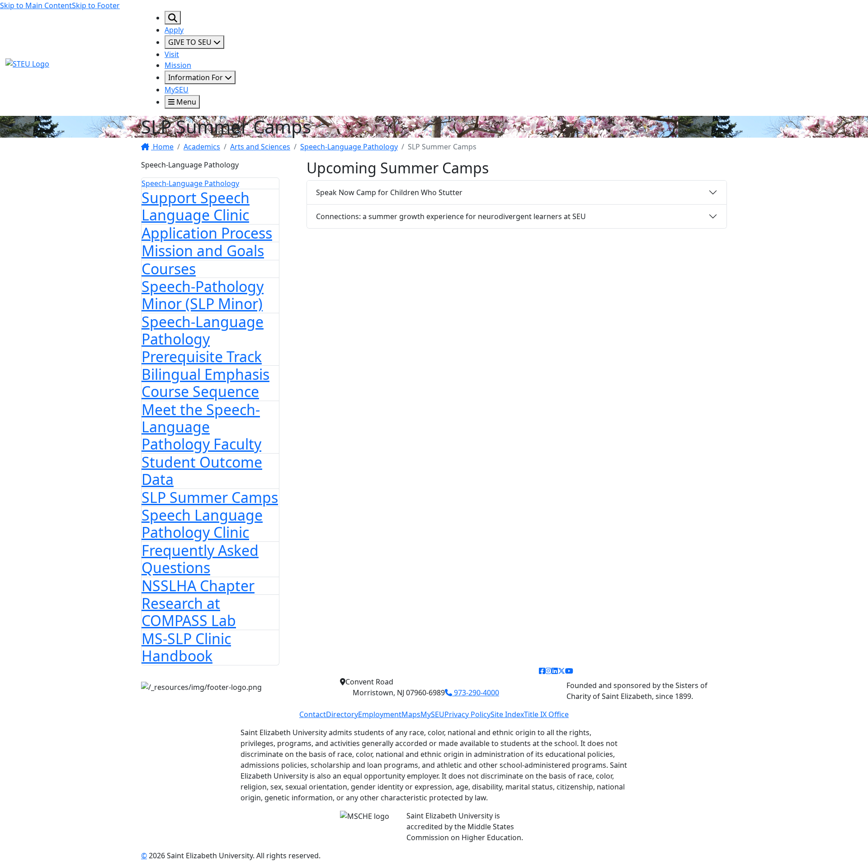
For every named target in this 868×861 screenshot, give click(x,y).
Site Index (507, 714)
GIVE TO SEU (190, 42)
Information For (196, 77)
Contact (312, 714)
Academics (202, 147)
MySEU (177, 90)
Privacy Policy (467, 714)
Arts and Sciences (260, 147)
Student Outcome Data (202, 470)
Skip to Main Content (36, 5)
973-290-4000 (475, 693)
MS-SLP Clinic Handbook (186, 647)
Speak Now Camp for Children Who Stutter (389, 192)
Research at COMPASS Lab (189, 611)
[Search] (173, 17)
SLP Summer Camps (210, 497)
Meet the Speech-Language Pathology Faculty (201, 427)
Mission (178, 65)
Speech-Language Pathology (349, 147)
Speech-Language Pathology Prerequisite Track (203, 339)
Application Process (207, 233)
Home (162, 147)
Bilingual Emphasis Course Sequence (205, 382)
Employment (379, 714)
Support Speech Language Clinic (196, 206)
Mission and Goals (203, 250)
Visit (172, 54)
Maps (410, 714)
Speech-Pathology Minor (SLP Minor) (203, 295)
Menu (185, 102)
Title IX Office (546, 714)
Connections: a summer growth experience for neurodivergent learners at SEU (451, 216)
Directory (342, 714)
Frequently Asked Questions (200, 559)
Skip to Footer (96, 5)
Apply (174, 30)
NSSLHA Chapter (198, 585)
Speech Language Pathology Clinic (202, 523)
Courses (169, 268)
